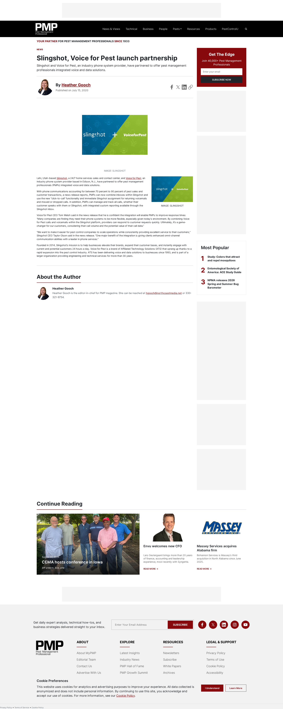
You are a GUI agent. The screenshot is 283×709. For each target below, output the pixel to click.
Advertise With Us (89, 672)
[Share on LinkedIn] (184, 87)
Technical (131, 29)
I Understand (212, 688)
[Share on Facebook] (171, 87)
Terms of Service (21, 707)
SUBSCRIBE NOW (221, 79)
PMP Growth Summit (134, 672)
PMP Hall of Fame (132, 666)
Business (148, 29)
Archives (169, 672)
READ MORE (149, 569)
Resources (193, 29)
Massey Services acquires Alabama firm (217, 548)
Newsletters (171, 653)
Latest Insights (130, 653)
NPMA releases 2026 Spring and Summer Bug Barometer (223, 284)
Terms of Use (215, 659)
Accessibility (214, 672)
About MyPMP (86, 653)
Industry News (129, 659)
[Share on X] (178, 87)
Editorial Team (86, 659)
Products (210, 29)
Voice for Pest (133, 178)
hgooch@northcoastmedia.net (164, 293)
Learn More (235, 688)
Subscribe (180, 624)
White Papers (172, 666)
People (163, 29)
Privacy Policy (215, 653)
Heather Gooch (76, 85)
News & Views (111, 29)
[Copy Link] (190, 87)
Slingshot (62, 178)
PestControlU (230, 29)
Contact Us (84, 666)
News (40, 49)
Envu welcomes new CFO (162, 546)
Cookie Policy (215, 666)
